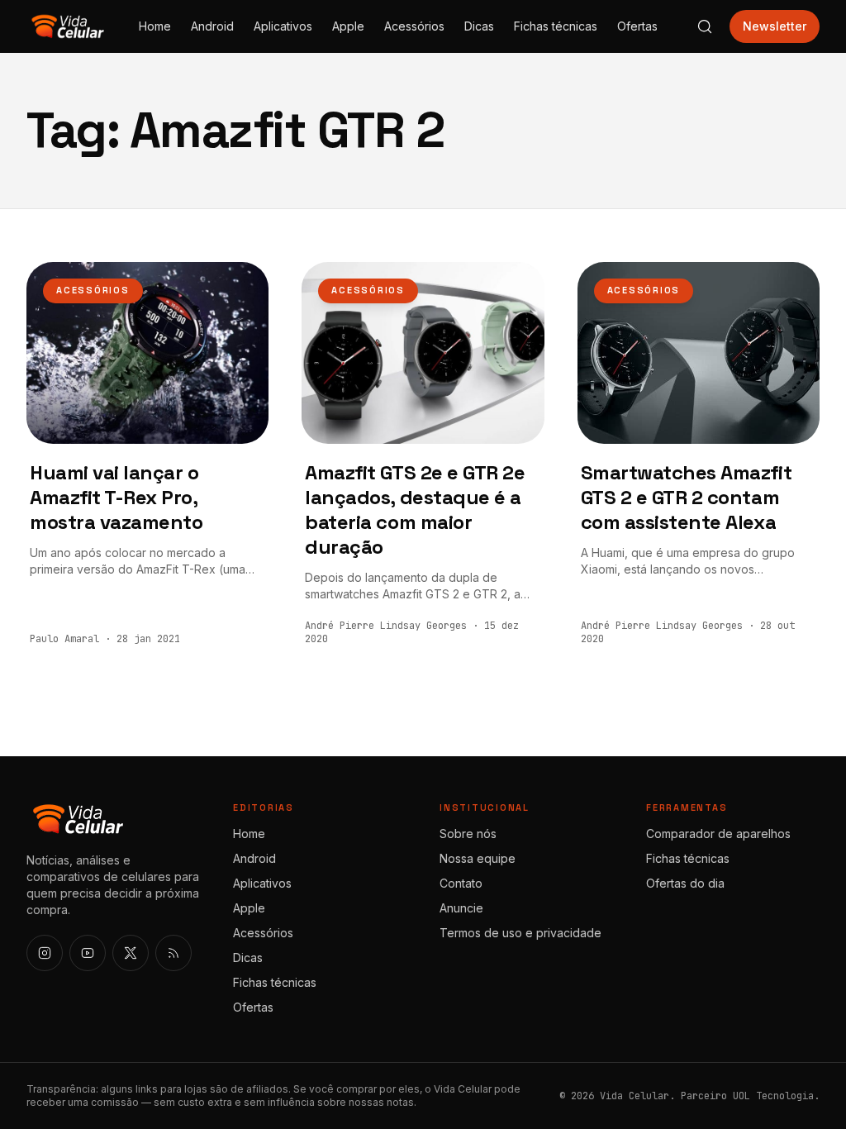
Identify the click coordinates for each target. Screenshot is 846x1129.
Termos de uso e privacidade (520, 933)
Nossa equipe (478, 858)
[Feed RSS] (173, 953)
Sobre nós (468, 834)
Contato (461, 883)
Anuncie (461, 908)
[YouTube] (87, 953)
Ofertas (637, 26)
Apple (348, 26)
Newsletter (774, 26)
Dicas (479, 26)
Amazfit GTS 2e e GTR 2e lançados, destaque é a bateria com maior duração (415, 510)
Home (155, 26)
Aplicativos (283, 26)
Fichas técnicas (555, 26)
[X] (130, 953)
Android (212, 26)
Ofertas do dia (685, 883)
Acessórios (414, 26)
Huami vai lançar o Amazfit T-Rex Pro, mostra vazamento (116, 497)
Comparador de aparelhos (718, 834)
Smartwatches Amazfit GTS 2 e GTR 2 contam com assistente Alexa (686, 497)
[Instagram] (44, 953)
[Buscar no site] (705, 26)
